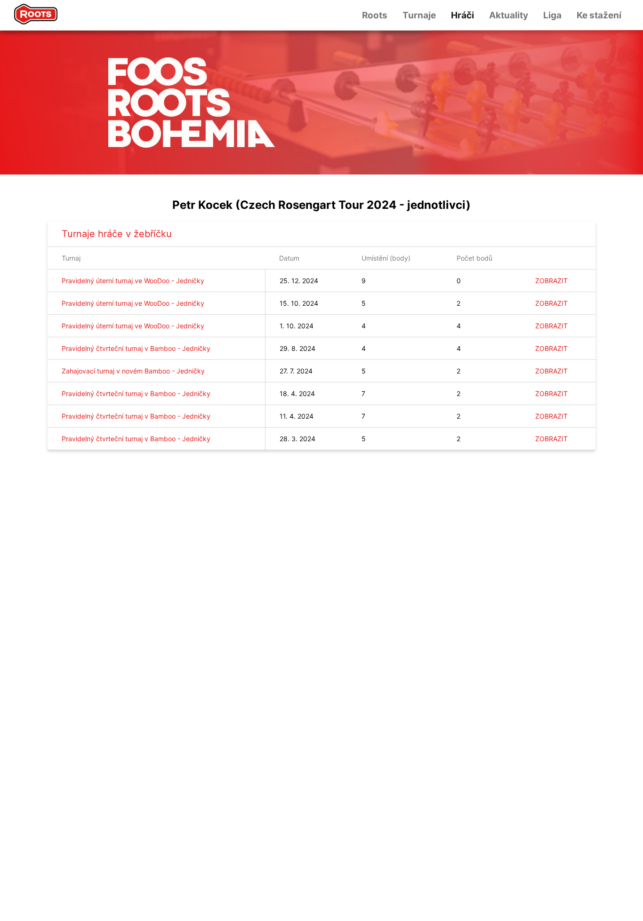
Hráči (462, 15)
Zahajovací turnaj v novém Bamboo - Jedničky (133, 371)
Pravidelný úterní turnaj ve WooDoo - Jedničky (133, 281)
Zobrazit (551, 281)
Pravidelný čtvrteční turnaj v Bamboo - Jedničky (136, 348)
